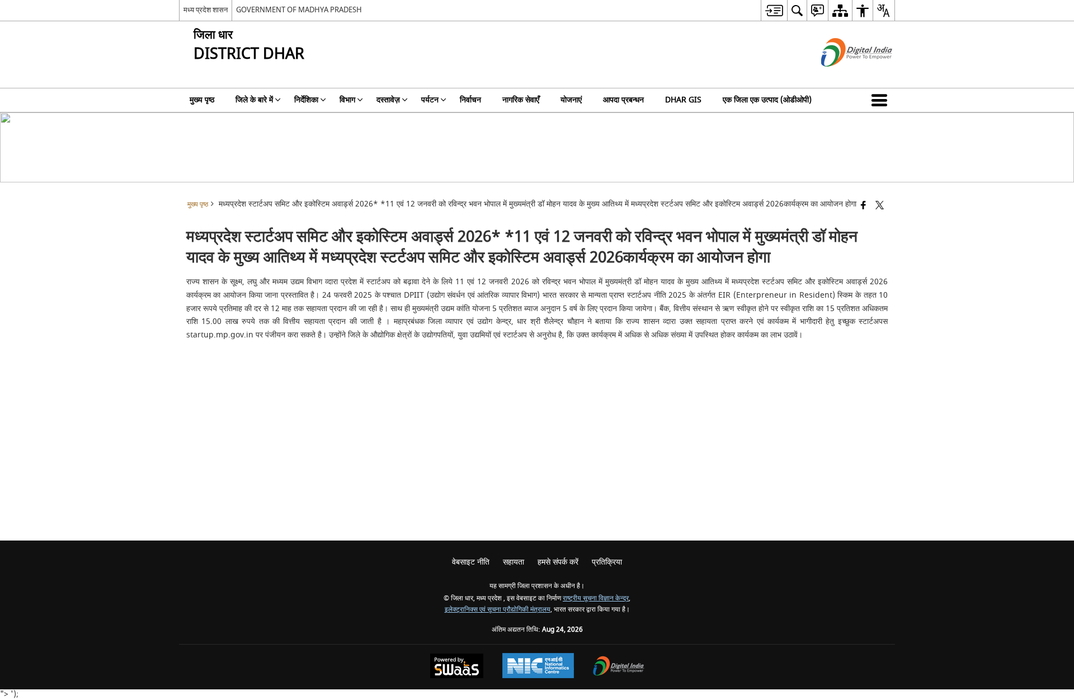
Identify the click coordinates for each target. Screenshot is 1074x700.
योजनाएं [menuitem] (571, 100)
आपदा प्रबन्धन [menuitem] (623, 100)
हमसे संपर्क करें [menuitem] (558, 562)
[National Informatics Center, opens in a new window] (538, 667)
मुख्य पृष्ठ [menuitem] (202, 100)
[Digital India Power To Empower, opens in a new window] (619, 667)
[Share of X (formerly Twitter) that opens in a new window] (880, 206)
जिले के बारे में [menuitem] (254, 100)
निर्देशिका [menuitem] (306, 100)
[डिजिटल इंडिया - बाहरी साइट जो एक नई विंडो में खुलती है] (842, 76)
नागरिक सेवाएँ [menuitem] (520, 100)
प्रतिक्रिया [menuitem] (607, 562)
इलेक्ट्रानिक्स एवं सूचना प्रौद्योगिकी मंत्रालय (497, 609)
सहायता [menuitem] (513, 562)
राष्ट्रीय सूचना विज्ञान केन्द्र (596, 598)
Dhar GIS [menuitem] (683, 100)
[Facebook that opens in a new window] (863, 206)
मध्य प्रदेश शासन (205, 9)
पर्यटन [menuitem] (430, 100)
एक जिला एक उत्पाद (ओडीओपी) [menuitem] (767, 100)
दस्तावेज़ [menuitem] (388, 100)
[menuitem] (774, 10)
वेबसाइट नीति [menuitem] (470, 562)
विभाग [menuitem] (347, 100)
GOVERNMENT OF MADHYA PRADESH (299, 9)
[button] (881, 100)
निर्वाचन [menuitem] (470, 100)
